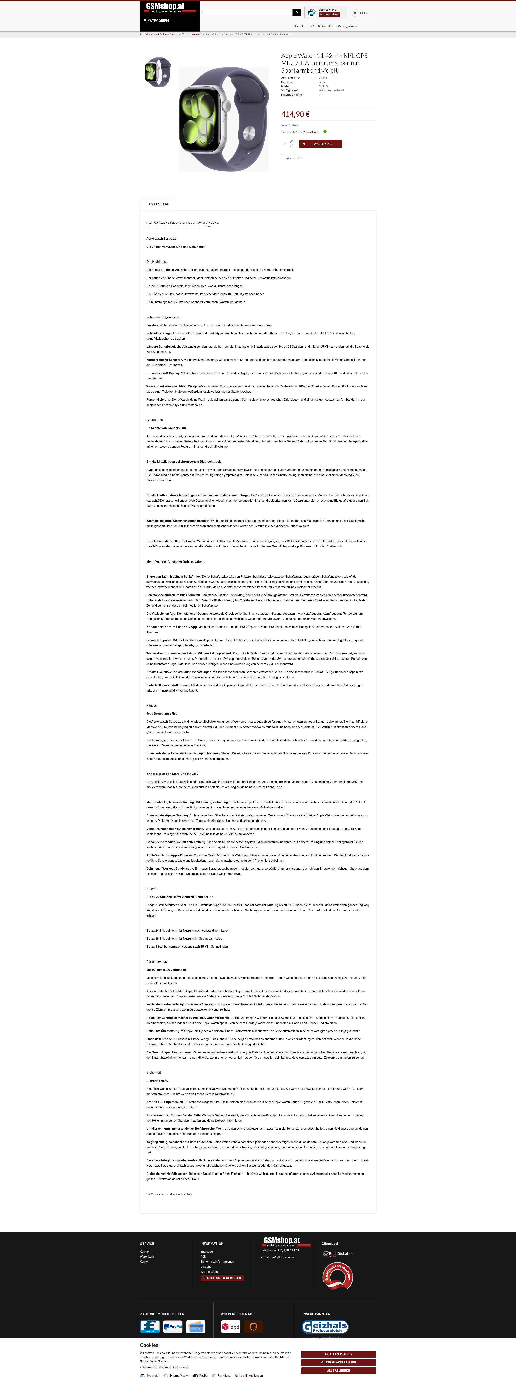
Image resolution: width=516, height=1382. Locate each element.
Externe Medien (179, 1375)
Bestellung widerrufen (222, 1278)
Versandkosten (311, 132)
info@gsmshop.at (283, 1257)
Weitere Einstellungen (249, 1375)
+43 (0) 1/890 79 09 (286, 1250)
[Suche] (297, 12)
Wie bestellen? (210, 1271)
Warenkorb (147, 1256)
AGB (203, 1256)
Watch (185, 34)
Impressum (208, 1251)
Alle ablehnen (338, 1370)
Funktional (224, 1375)
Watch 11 (197, 34)
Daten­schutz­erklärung (157, 1367)
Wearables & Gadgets (157, 34)
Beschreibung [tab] (158, 204)
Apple (175, 34)
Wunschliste (297, 158)
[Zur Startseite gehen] (141, 34)
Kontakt (299, 26)
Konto (144, 1261)
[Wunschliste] (312, 26)
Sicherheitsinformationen (217, 1261)
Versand (206, 1266)
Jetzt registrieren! (329, 14)
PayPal (203, 1375)
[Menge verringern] (291, 146)
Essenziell (153, 1375)
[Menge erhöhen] (291, 141)
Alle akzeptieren (338, 1354)
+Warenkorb (322, 144)
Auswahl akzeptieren (338, 1362)
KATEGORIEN (156, 21)
